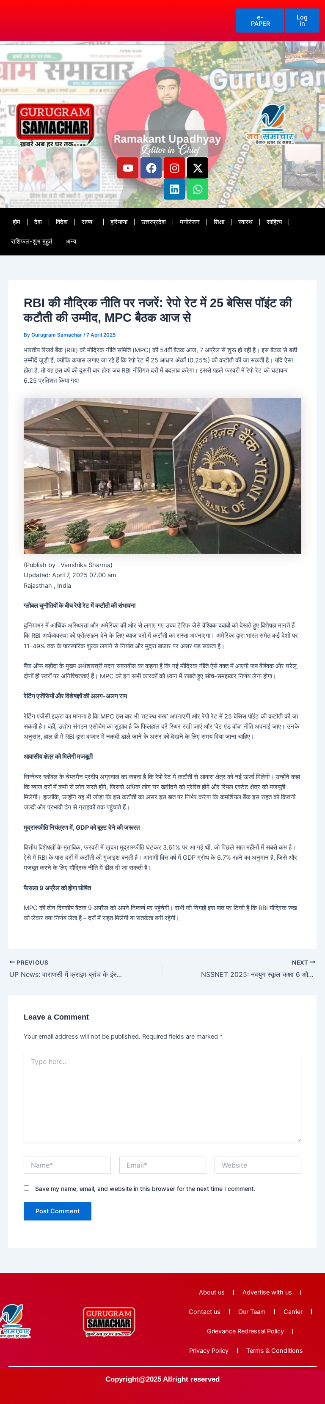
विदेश (62, 222)
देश (38, 222)
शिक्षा (219, 222)
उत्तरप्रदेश (153, 222)
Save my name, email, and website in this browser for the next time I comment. (145, 1188)
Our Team (252, 1312)
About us (212, 1292)
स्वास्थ (245, 222)
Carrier (293, 1312)
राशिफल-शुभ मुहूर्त (31, 241)
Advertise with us (267, 1292)
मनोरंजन (190, 222)
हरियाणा (118, 222)
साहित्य (274, 222)
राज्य (87, 222)
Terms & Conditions (274, 1351)
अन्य (71, 241)
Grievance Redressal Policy (245, 1331)
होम (16, 222)
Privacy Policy (209, 1351)
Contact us (204, 1312)
